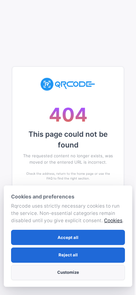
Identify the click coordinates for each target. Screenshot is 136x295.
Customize (68, 272)
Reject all (68, 254)
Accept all (68, 237)
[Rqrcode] (68, 84)
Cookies (113, 220)
